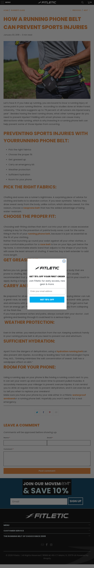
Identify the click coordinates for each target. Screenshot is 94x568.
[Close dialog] (64, 261)
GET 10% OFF (47, 299)
